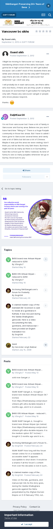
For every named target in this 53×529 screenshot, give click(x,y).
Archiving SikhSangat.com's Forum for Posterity (29, 443)
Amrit (14, 344)
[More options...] (48, 54)
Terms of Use (10, 518)
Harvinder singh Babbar (26, 347)
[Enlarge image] (12, 102)
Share (27, 170)
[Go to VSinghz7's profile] (8, 259)
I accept (27, 524)
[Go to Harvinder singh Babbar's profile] (8, 345)
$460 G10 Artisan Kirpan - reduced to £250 (29, 413)
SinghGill (19, 295)
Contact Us (34, 507)
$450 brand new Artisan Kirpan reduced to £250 (26, 370)
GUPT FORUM (28, 42)
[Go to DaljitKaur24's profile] (5, 117)
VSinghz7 (19, 264)
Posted (22, 55)
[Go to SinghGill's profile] (8, 290)
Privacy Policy (20, 507)
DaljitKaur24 (17, 114)
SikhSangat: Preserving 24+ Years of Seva (24, 5)
